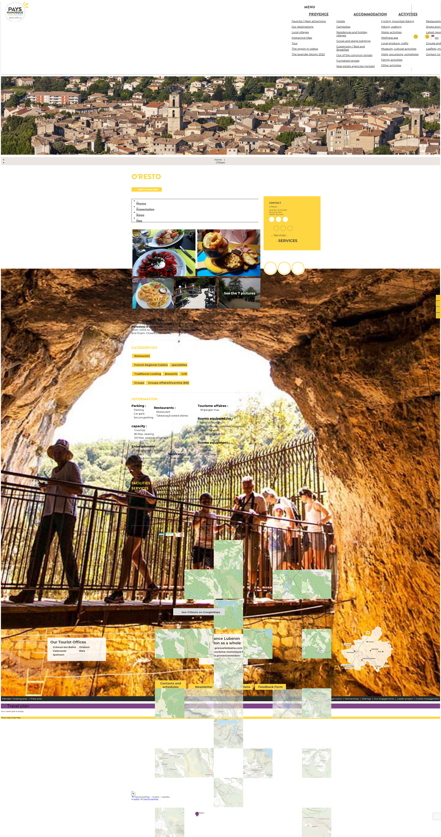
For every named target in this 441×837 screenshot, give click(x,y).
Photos (141, 203)
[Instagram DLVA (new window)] (284, 268)
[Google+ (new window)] (290, 227)
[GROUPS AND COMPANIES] (438, 310)
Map (139, 220)
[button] (427, 36)
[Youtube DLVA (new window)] (298, 268)
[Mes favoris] (415, 36)
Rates (140, 215)
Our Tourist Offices (68, 642)
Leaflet (136, 799)
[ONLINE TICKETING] (438, 298)
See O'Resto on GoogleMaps (201, 612)
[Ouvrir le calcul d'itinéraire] (133, 794)
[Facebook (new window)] (283, 227)
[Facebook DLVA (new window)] (270, 268)
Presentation (145, 209)
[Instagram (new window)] (276, 227)
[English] (433, 37)
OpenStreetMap (150, 799)
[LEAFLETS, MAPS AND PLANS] (438, 304)
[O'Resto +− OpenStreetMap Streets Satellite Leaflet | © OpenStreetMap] (196, 576)
